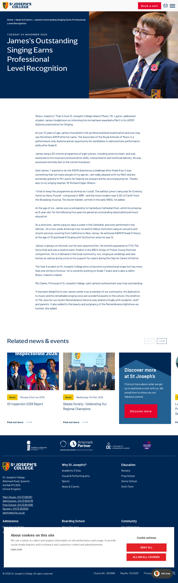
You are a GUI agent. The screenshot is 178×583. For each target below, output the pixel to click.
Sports (66, 481)
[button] (162, 341)
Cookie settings (146, 537)
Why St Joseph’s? (74, 465)
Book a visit (149, 5)
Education (128, 465)
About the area (70, 526)
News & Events (24, 19)
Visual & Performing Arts (76, 475)
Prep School (128, 475)
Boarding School (73, 521)
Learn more (16, 549)
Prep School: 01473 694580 (18, 504)
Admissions (10, 521)
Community (129, 521)
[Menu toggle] (172, 6)
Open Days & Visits (13, 526)
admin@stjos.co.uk (14, 512)
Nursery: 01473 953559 (15, 508)
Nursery (125, 470)
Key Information (130, 526)
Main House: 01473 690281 (17, 497)
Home (10, 19)
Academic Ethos (71, 470)
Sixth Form (127, 486)
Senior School (129, 481)
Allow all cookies (146, 557)
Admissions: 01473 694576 (18, 500)
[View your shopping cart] (165, 5)
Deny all (146, 547)
